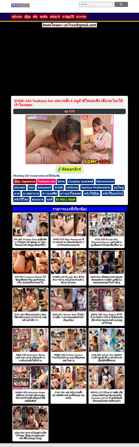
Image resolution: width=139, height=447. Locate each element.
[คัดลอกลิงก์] (69, 169)
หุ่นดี (50, 199)
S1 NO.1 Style (66, 199)
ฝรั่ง (35, 16)
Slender (19, 187)
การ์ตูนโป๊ (68, 16)
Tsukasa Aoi (46, 181)
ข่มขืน (43, 16)
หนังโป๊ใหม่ (21, 199)
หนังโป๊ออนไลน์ (113, 193)
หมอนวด (37, 199)
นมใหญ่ (119, 187)
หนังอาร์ (55, 16)
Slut (31, 187)
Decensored (105, 181)
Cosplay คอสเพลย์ (80, 181)
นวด (17, 193)
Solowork (44, 187)
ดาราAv (81, 16)
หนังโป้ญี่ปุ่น (92, 193)
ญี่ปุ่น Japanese (24, 181)
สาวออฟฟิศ (49, 193)
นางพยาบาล (31, 193)
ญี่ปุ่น (28, 16)
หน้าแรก (17, 16)
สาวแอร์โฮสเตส (70, 193)
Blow (61, 181)
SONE (58, 187)
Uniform (72, 187)
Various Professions (96, 187)
